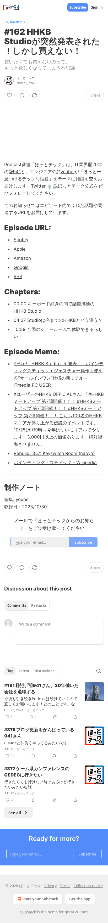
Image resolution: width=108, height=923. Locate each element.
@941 (15, 171)
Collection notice (88, 885)
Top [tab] (10, 670)
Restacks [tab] (38, 605)
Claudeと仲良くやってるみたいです (36, 742)
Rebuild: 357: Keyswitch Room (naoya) (54, 453)
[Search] (98, 671)
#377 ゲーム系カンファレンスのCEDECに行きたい (36, 772)
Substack (28, 911)
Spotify (21, 239)
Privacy (50, 885)
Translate (16, 22)
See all (14, 812)
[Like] (9, 95)
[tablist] (27, 605)
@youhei (65, 171)
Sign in (97, 7)
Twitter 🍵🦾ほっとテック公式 (62, 186)
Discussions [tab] (44, 670)
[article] (54, 701)
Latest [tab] (24, 670)
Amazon (22, 258)
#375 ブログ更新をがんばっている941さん (39, 733)
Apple (20, 249)
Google (21, 267)
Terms (65, 885)
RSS (18, 276)
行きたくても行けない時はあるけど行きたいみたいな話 (39, 784)
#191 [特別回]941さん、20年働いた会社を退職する (41, 688)
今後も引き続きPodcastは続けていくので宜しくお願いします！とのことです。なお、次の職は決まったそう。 (40, 701)
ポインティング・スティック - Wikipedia (55, 462)
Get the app (79, 898)
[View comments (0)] (22, 95)
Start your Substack (40, 898)
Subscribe (77, 7)
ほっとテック (25, 78)
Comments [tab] (16, 605)
